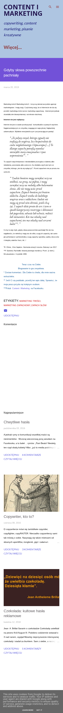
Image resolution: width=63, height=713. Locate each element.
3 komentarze (31, 549)
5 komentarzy (31, 648)
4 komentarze (31, 454)
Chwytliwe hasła (17, 422)
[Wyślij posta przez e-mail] (5, 311)
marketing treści (30, 301)
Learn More (27, 710)
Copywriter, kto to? (19, 516)
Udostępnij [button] (11, 315)
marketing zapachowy (17, 305)
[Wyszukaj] (50, 5)
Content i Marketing (21, 288)
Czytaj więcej (13, 458)
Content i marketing (23, 10)
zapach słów (38, 305)
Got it (39, 710)
